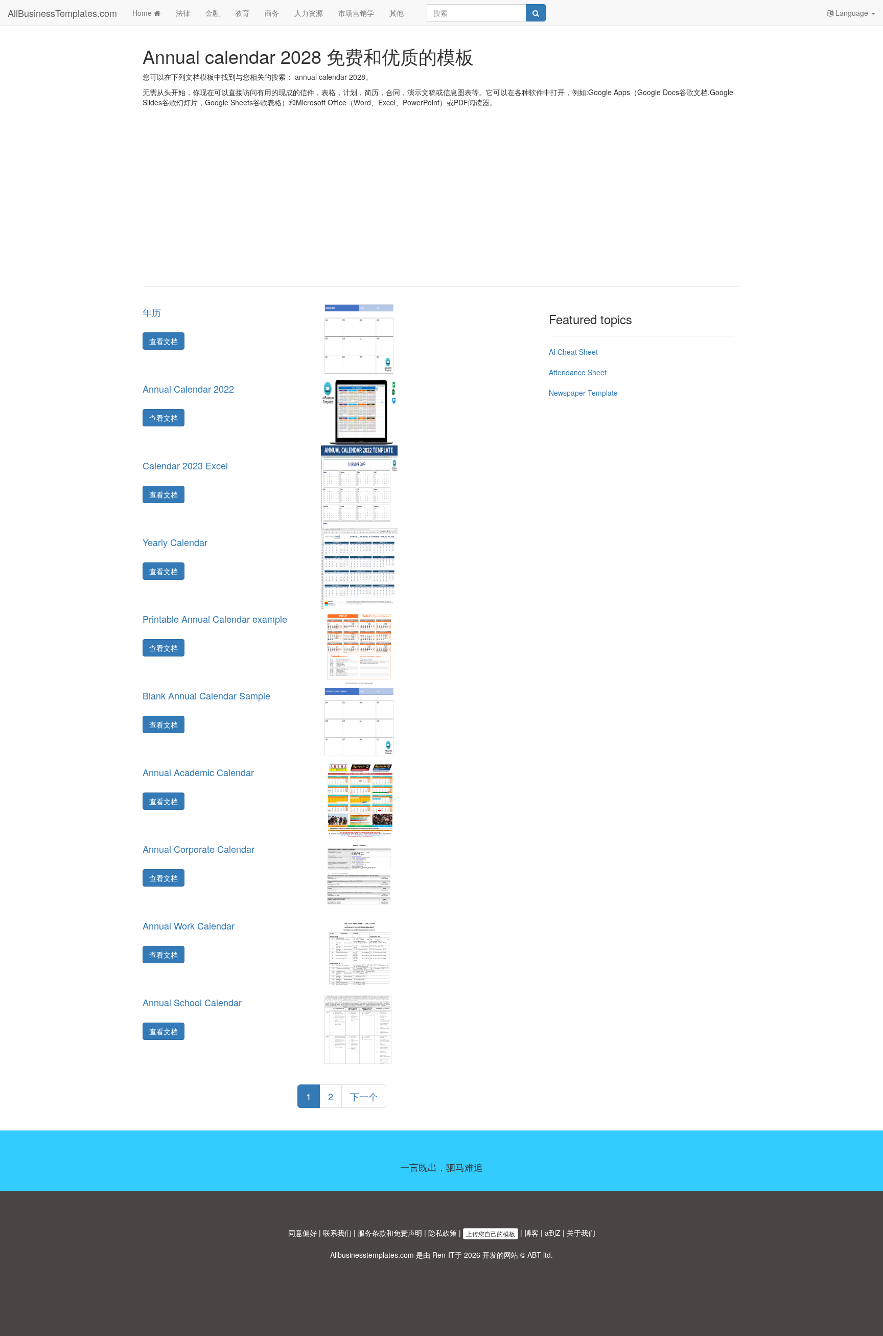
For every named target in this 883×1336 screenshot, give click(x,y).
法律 (183, 13)
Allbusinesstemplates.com (372, 1255)
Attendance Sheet (578, 372)
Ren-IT (443, 1255)
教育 (242, 13)
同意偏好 (302, 1233)
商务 (272, 13)
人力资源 (308, 13)
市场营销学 (356, 13)
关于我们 (581, 1233)
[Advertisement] (441, 204)
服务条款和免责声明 (390, 1233)
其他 (396, 13)
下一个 (364, 1096)
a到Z (553, 1233)
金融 (212, 13)
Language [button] (851, 13)
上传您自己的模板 (490, 1233)
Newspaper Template (583, 393)
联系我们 (337, 1233)
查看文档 (163, 341)
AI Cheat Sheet (573, 352)
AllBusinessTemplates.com (62, 12)
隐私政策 (442, 1233)
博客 (531, 1233)
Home (143, 13)
